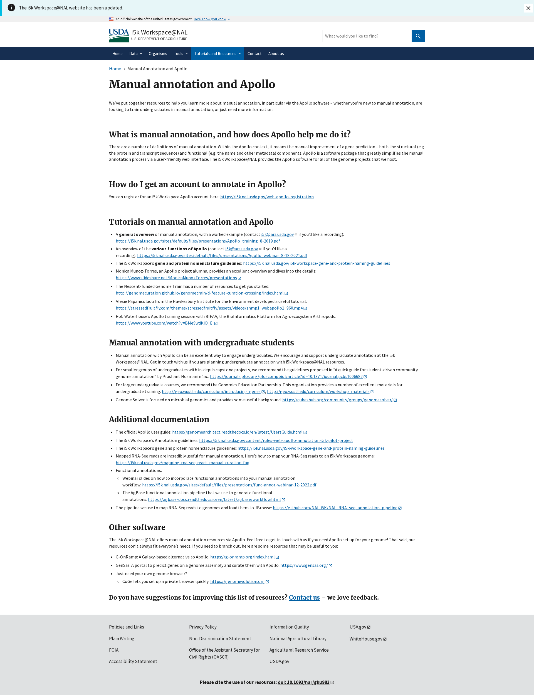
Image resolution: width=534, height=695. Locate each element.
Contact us (304, 597)
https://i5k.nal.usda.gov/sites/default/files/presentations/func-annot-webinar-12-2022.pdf (229, 485)
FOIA (113, 650)
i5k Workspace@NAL (159, 32)
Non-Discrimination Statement (220, 638)
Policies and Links (126, 627)
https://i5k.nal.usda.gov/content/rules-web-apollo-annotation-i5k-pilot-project (276, 440)
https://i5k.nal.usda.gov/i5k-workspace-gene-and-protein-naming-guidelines (316, 263)
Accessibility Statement (133, 661)
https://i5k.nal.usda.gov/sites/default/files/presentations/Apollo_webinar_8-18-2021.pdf (222, 255)
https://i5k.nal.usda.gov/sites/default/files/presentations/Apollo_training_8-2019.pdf (198, 241)
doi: (304, 682)
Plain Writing (121, 638)
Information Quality (289, 627)
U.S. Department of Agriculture (159, 38)
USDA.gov (279, 661)
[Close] (528, 8)
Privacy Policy (203, 627)
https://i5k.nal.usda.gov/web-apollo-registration (267, 196)
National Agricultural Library (298, 638)
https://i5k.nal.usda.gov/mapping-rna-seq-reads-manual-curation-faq (182, 462)
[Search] (418, 36)
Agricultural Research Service (299, 650)
